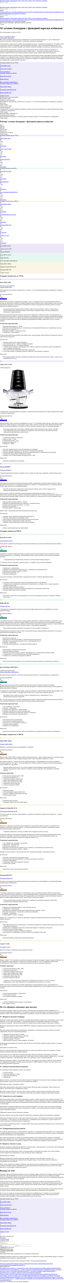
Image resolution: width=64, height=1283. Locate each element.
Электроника (14, 0)
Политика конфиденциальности (16, 1265)
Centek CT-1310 (4, 235)
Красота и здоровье (41, 0)
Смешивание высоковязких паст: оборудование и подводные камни (24, 1277)
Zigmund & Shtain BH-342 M (8, 214)
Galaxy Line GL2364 (5, 149)
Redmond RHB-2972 (5, 225)
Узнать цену (3, 299)
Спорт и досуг (32, 0)
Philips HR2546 (4, 181)
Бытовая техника (5, 0)
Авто (25, 0)
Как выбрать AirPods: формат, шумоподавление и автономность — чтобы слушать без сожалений (30, 1268)
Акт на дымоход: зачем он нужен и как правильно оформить (24, 1272)
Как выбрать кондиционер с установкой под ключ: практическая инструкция (22, 1268)
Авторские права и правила (35, 1263)
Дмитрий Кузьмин (9, 36)
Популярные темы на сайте (19, 1263)
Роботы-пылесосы (25, 12)
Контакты (3, 1263)
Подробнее (3, 146)
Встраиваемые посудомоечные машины (14, 13)
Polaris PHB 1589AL (5, 204)
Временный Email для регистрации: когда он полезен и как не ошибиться (29, 1274)
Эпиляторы (47, 12)
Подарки (17, 12)
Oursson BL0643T (5, 159)
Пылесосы (3, 12)
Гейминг (41, 12)
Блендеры (53, 12)
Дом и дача (21, 0)
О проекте (8, 1263)
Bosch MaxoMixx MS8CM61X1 (9, 192)
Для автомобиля (34, 12)
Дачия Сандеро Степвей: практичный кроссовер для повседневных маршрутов (22, 1274)
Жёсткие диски (10, 12)
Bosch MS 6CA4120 (5, 171)
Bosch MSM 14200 (5, 138)
